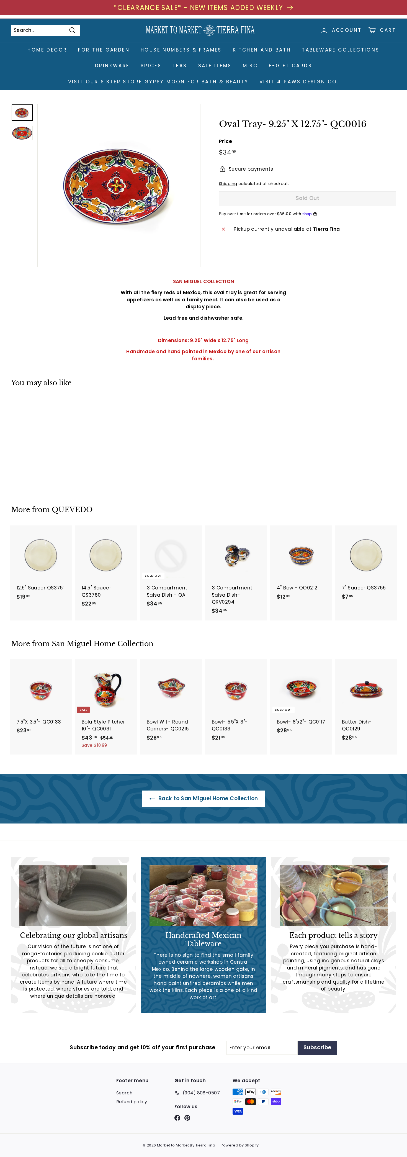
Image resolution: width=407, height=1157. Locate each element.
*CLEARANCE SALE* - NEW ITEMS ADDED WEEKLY (198, 7)
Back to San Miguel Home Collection (207, 798)
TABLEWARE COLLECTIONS (340, 50)
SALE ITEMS (215, 65)
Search (124, 1093)
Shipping (228, 183)
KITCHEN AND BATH (262, 50)
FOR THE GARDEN (104, 50)
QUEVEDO (72, 510)
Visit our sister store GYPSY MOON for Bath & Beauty (158, 81)
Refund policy (131, 1102)
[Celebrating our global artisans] (73, 895)
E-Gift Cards (290, 65)
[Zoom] (119, 185)
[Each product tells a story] (334, 895)
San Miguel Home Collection (102, 644)
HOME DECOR (47, 50)
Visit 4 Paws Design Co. (299, 81)
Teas (179, 65)
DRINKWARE (112, 65)
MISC (250, 65)
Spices (151, 65)
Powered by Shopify (240, 1145)
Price (225, 141)
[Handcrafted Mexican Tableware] (203, 895)
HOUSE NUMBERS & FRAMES (181, 50)
